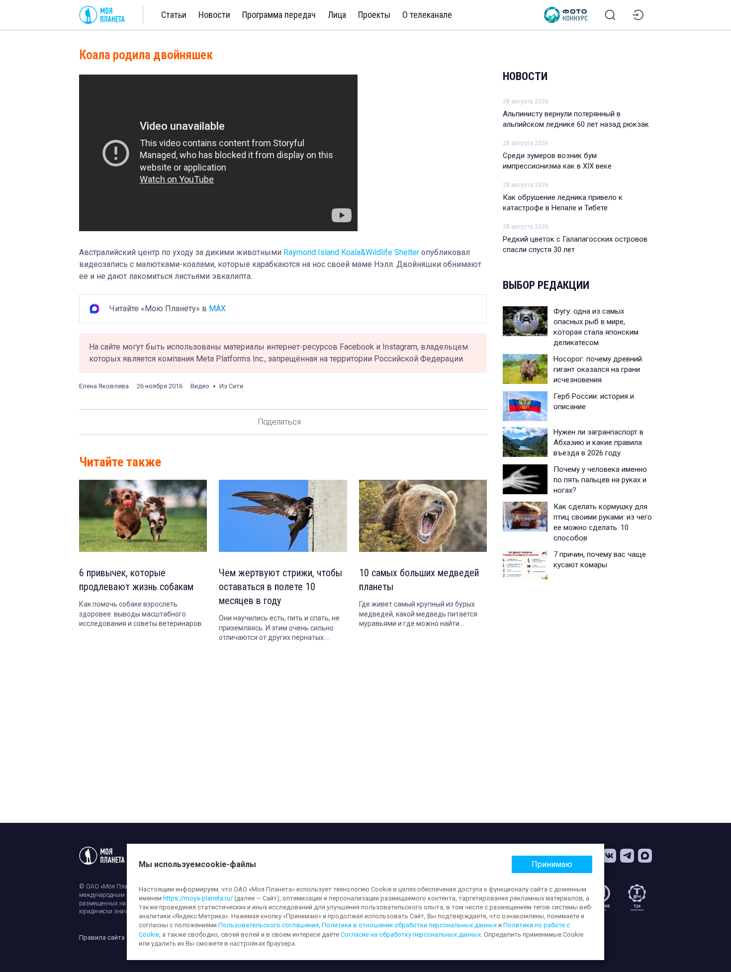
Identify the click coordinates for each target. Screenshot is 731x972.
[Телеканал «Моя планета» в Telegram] (627, 856)
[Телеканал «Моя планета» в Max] (645, 856)
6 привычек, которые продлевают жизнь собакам (136, 580)
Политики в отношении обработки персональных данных (409, 925)
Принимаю (552, 864)
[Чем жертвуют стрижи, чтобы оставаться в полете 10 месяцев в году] (283, 516)
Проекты (374, 14)
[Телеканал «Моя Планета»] (102, 15)
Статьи (173, 14)
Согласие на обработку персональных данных (411, 934)
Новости (214, 14)
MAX (217, 308)
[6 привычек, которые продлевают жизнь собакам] (143, 516)
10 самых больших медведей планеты (419, 580)
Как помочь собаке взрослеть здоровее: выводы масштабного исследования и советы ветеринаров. (141, 613)
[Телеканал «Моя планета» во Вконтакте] (609, 856)
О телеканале (427, 14)
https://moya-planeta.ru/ (198, 898)
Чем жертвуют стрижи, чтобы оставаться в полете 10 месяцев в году (280, 587)
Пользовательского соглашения (268, 925)
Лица (337, 14)
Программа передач (279, 14)
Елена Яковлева (104, 386)
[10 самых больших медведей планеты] (423, 516)
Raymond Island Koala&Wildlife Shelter (351, 252)
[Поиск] (610, 15)
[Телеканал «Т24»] (637, 897)
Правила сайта (102, 937)
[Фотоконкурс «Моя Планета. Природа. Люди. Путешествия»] (566, 15)
